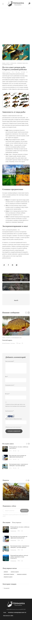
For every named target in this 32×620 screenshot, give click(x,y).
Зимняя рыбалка (22, 63)
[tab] (6, 522)
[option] (16, 329)
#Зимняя (6, 571)
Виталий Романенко (6, 343)
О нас (4, 612)
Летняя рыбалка (7, 64)
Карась (8, 337)
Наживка (12, 275)
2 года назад (7, 72)
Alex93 (3, 72)
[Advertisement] (16, 25)
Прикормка (13, 285)
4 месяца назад (13, 530)
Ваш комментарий (9, 361)
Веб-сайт (7, 393)
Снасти (11, 276)
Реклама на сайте (8, 615)
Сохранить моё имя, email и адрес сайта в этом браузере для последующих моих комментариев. (15, 405)
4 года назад (7, 497)
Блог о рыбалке (11, 63)
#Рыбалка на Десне (8, 576)
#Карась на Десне (15, 571)
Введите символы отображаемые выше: (13, 418)
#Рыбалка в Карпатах (21, 574)
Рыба (4, 63)
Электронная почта (9, 385)
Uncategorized (6, 588)
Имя (6, 376)
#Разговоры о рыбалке (9, 574)
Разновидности (16, 337)
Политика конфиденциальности (17, 612)
